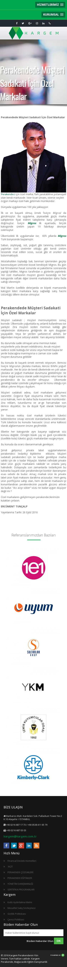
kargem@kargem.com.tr (20, 836)
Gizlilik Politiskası (17, 913)
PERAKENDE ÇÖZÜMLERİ (20, 872)
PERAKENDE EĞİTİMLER (20, 878)
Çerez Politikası (16, 919)
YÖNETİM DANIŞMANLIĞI (20, 883)
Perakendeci (8, 194)
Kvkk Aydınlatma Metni (20, 902)
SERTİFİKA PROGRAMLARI (21, 889)
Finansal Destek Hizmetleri (22, 860)
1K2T (10, 866)
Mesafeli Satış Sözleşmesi (22, 908)
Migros (62, 236)
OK (59, 940)
